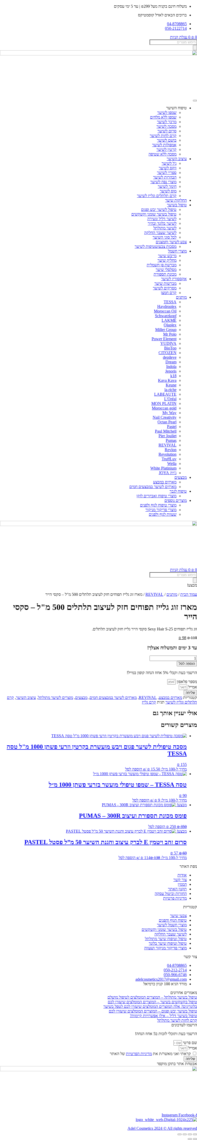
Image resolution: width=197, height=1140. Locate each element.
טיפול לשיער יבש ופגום (158, 209)
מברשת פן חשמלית (161, 265)
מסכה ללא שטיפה (162, 154)
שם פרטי (189, 1042)
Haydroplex (166, 306)
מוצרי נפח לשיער (163, 182)
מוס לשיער (168, 191)
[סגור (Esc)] (180, 1134)
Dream (170, 362)
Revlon (170, 449)
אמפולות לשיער (164, 145)
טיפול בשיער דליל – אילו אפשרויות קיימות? (163, 1016)
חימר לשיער (167, 186)
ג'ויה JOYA (167, 473)
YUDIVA (168, 343)
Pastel (171, 426)
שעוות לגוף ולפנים (162, 514)
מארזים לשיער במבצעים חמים (152, 486)
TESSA (170, 302)
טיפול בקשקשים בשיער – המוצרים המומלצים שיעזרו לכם (152, 1002)
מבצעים (180, 477)
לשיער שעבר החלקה (160, 232)
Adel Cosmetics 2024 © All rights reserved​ (162, 1128)
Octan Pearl (166, 422)
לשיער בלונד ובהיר (162, 223)
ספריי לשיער (166, 172)
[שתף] (185, 1134)
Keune (171, 385)
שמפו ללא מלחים (163, 117)
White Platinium (163, 468)
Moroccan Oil (165, 311)
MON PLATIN (163, 403)
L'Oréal (170, 399)
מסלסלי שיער (166, 269)
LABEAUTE (165, 394)
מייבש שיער (167, 256)
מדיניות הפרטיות (139, 1053)
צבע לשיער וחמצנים (171, 242)
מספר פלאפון (186, 681)
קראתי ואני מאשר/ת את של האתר (150, 1053)
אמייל (192, 687)
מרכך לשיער (166, 122)
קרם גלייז (149, 702)
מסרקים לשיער (164, 288)
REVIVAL (167, 445)
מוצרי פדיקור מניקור (160, 510)
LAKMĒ (169, 320)
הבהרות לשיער (164, 177)
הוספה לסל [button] (133, 769)
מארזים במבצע (164, 482)
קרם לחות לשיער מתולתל (177, 1020)
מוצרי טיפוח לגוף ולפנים (158, 505)
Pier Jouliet (167, 436)
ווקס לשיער (167, 168)
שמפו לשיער (166, 112)
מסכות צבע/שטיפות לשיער (155, 246)
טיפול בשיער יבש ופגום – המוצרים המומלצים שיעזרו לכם (153, 1011)
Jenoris (170, 371)
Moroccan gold (164, 408)
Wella (171, 463)
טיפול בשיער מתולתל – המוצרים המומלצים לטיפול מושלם (152, 997)
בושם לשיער (166, 140)
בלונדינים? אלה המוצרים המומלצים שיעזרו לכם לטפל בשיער (150, 1006)
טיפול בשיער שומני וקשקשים (153, 214)
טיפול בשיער (177, 205)
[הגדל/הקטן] (195, 1134)
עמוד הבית (188, 594)
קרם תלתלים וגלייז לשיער (156, 195)
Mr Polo (169, 334)
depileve (169, 357)
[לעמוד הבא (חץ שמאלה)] (190, 1139)
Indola (171, 366)
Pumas (171, 440)
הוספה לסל (187, 664)
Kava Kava (167, 380)
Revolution (167, 454)
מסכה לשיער (166, 126)
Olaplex (170, 325)
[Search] (195, 47)
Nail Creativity (164, 417)
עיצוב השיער (177, 159)
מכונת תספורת (165, 274)
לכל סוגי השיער (164, 237)
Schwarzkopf (165, 316)
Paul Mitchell (165, 431)
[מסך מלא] (190, 1134)
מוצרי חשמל (177, 251)
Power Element (164, 339)
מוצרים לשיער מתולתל (55, 697)
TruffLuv (169, 459)
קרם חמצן (168, 292)
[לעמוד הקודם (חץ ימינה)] (195, 1139)
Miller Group (165, 329)
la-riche (170, 389)
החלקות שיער (176, 200)
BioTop (170, 348)
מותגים (181, 297)
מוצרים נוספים (175, 500)
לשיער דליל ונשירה (161, 219)
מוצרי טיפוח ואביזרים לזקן (156, 496)
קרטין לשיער (166, 149)
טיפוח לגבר (178, 491)
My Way (169, 413)
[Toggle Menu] (195, 100)
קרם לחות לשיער (163, 135)
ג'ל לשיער (169, 163)
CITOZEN (167, 352)
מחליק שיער (166, 260)
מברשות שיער (165, 283)
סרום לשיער (166, 131)
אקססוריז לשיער (174, 279)
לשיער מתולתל (164, 228)
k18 (173, 376)
